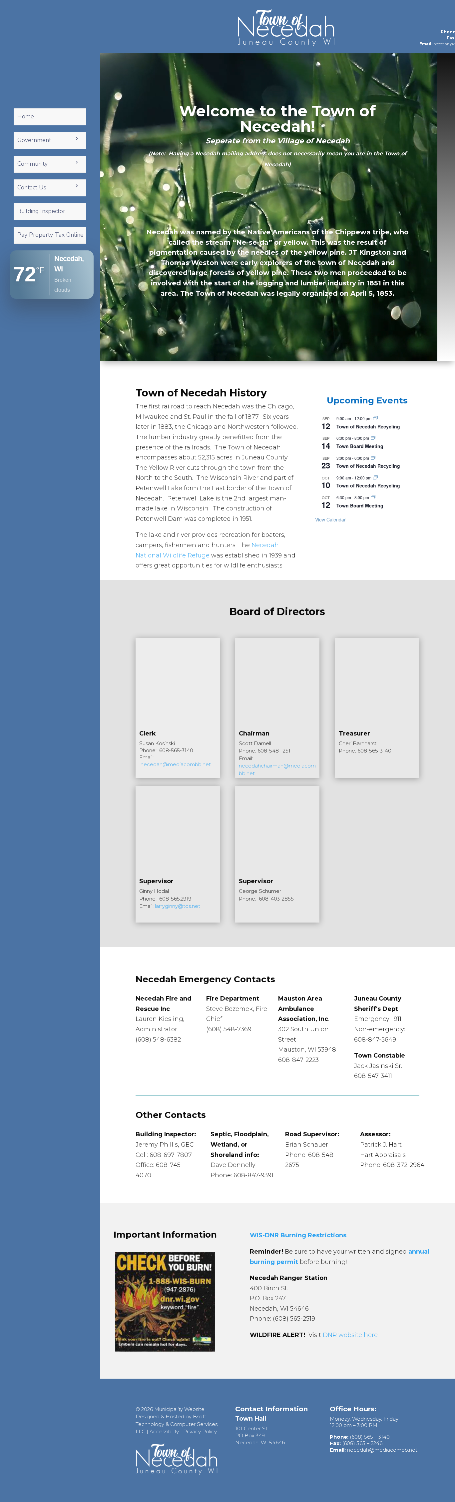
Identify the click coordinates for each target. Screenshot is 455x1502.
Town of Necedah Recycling (368, 426)
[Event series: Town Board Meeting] (373, 438)
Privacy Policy (200, 1431)
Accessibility (164, 1431)
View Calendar (330, 519)
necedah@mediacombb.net (176, 764)
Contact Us (31, 187)
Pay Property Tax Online (50, 235)
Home (25, 116)
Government (34, 140)
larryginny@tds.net (177, 906)
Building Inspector (41, 211)
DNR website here (350, 1335)
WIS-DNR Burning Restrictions (298, 1235)
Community (32, 164)
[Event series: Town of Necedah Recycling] (375, 418)
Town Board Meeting (359, 446)
